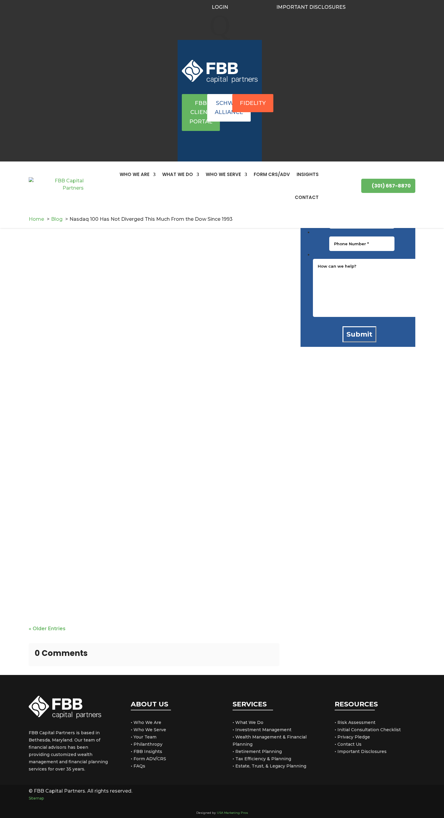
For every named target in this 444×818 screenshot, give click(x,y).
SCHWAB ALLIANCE (229, 108)
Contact (307, 197)
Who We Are (135, 174)
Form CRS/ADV (272, 174)
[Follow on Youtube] (381, 6)
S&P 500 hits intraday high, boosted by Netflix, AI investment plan (137, 285)
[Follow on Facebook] (359, 6)
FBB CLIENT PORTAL (200, 112)
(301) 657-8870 (391, 185)
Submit (359, 334)
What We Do (177, 174)
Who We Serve (223, 174)
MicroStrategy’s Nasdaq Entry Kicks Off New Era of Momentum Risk (139, 587)
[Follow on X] (380, 795)
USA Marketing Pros (232, 813)
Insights (308, 174)
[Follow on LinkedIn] (370, 6)
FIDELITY (253, 103)
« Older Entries (47, 628)
